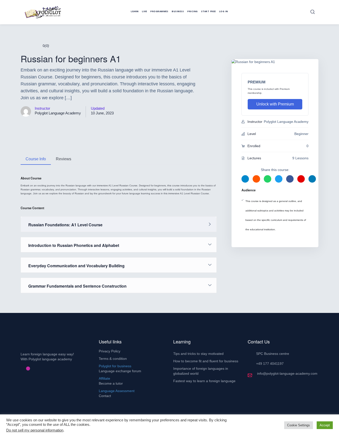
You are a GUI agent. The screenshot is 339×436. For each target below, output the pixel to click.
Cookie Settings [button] (298, 425)
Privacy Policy (109, 351)
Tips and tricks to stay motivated (198, 354)
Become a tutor (111, 383)
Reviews (63, 159)
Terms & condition (113, 359)
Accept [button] (325, 425)
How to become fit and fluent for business (205, 361)
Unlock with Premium (275, 104)
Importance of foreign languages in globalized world (200, 371)
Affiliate (104, 378)
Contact (105, 396)
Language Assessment (117, 391)
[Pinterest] (24, 368)
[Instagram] (28, 368)
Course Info (36, 159)
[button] (312, 12)
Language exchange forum (120, 371)
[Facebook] (20, 368)
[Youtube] (32, 368)
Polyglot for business (115, 366)
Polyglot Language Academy (58, 113)
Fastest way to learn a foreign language (204, 381)
